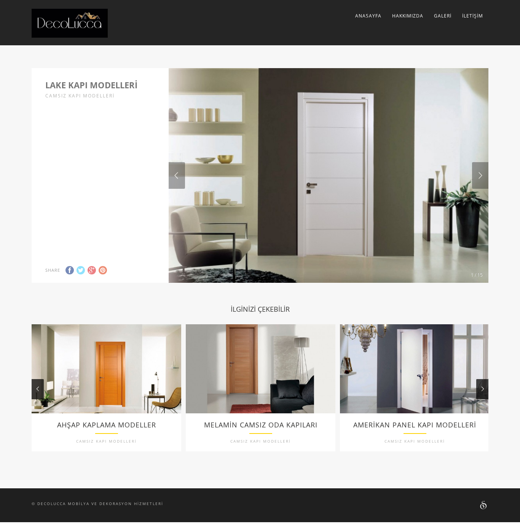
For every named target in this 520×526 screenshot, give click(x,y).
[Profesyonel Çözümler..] (483, 505)
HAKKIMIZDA (407, 16)
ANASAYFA (368, 16)
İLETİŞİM (472, 16)
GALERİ (442, 16)
